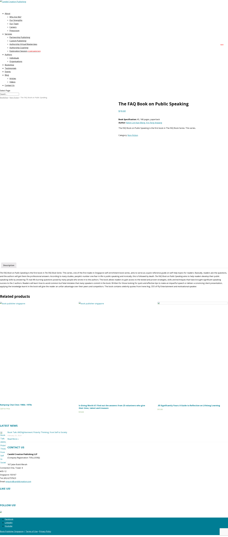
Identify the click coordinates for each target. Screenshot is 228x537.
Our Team (14, 23)
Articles (13, 78)
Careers (13, 27)
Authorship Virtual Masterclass (23, 44)
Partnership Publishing (20, 37)
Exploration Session (25, 51)
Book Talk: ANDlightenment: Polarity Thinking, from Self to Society (37, 432)
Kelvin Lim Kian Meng (135, 122)
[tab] (8, 265)
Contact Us (9, 85)
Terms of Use (32, 531)
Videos (12, 82)
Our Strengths (16, 20)
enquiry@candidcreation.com (18, 481)
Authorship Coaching (19, 47)
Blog (7, 75)
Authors (8, 54)
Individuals (14, 58)
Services (8, 34)
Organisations (16, 61)
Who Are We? (15, 17)
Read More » (13, 439)
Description (8, 265)
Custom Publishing (18, 40)
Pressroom (14, 30)
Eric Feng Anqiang (154, 122)
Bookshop (4, 97)
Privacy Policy (45, 531)
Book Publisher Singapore (12, 531)
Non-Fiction (14, 97)
